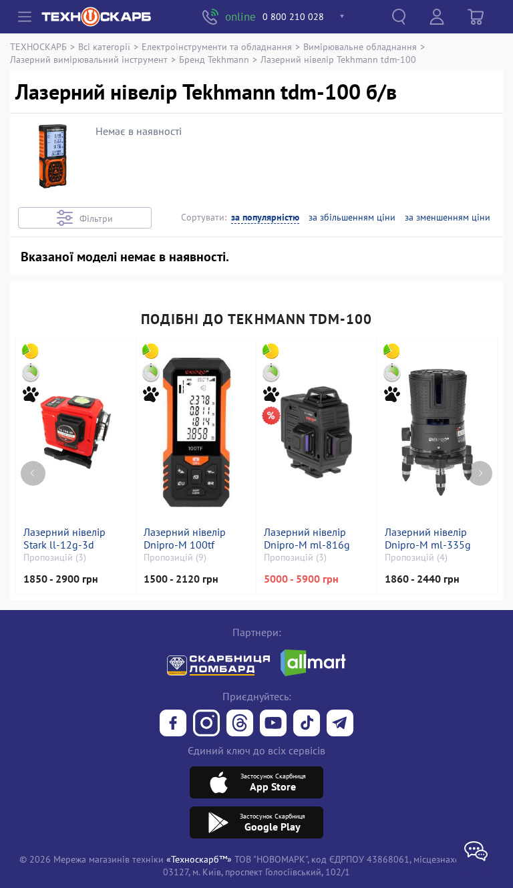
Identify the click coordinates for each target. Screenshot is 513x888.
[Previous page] (33, 473)
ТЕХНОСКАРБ (38, 46)
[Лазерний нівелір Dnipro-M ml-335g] (437, 432)
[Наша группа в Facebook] (173, 724)
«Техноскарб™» (199, 859)
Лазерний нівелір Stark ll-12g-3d (64, 538)
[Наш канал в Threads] (239, 724)
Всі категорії (104, 46)
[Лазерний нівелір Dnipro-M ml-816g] (316, 432)
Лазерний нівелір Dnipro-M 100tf (185, 538)
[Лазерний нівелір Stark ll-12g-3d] (75, 432)
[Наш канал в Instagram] (206, 724)
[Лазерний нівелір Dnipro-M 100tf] (196, 432)
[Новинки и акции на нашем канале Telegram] (340, 724)
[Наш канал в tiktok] (306, 724)
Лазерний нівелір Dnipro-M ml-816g (307, 538)
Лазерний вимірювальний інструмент (89, 59)
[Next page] (480, 473)
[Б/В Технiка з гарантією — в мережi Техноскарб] (273, 724)
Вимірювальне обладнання (360, 46)
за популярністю (265, 217)
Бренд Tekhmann (214, 59)
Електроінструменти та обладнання (217, 46)
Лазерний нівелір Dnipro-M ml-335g (428, 538)
